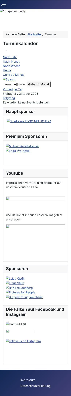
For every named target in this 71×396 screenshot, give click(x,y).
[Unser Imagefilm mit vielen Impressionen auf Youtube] (35, 240)
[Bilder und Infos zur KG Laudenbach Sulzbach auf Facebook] (20, 333)
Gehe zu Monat (13, 74)
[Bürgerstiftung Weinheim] (24, 297)
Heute (7, 70)
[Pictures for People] (20, 292)
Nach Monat (11, 61)
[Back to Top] (66, 391)
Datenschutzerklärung (35, 386)
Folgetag (9, 98)
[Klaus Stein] (15, 283)
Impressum (27, 380)
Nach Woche (11, 66)
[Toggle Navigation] (3, 5)
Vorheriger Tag (13, 89)
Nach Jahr (10, 57)
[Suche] (9, 79)
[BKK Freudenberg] (19, 287)
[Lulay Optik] (15, 278)
